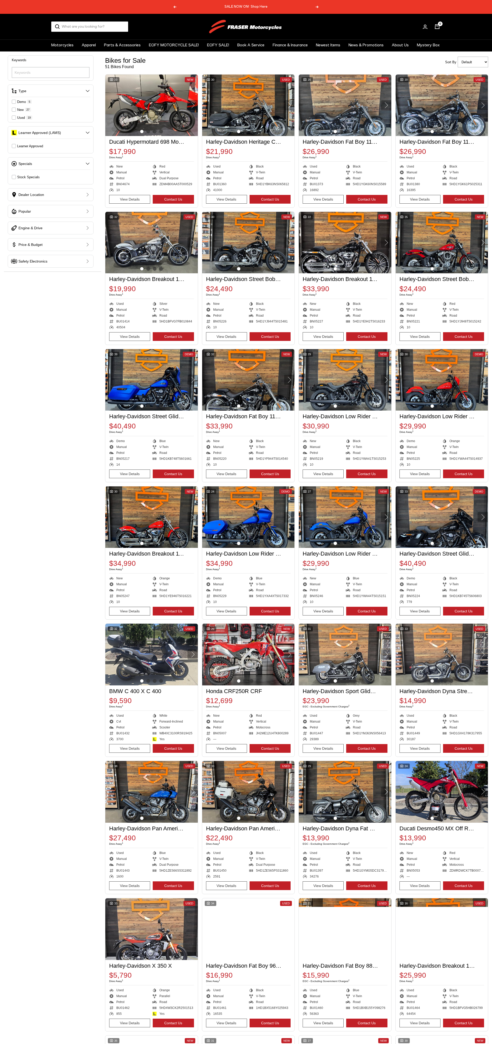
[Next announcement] (317, 7)
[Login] (425, 27)
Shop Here (259, 6)
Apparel (89, 45)
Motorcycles (62, 45)
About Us (400, 45)
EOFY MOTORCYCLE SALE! (174, 45)
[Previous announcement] (174, 7)
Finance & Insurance (290, 45)
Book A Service (250, 45)
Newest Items (328, 45)
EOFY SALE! (218, 45)
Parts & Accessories (122, 45)
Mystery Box (428, 45)
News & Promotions (366, 45)
